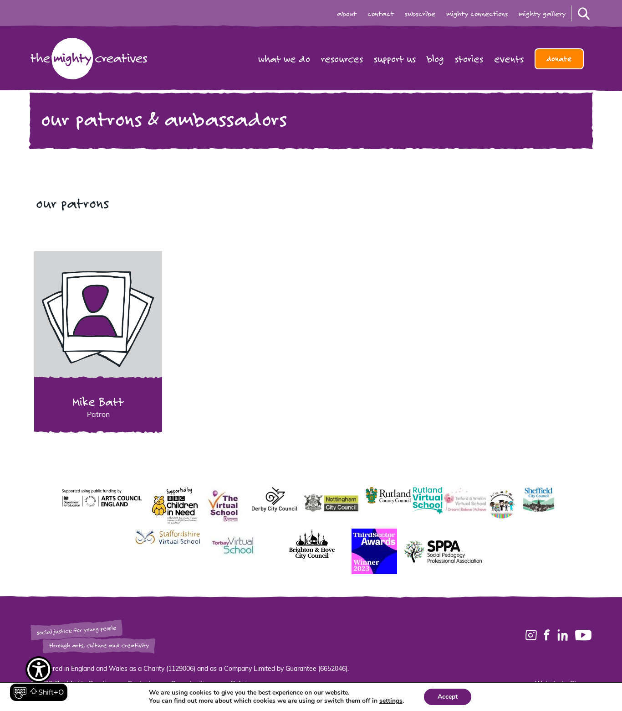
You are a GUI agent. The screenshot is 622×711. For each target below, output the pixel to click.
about (347, 14)
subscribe (420, 14)
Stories (469, 58)
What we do (284, 58)
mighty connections (477, 14)
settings (391, 701)
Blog (435, 58)
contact (380, 14)
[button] (38, 679)
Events (509, 58)
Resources (342, 58)
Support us (395, 58)
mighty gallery (542, 14)
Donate (559, 59)
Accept (448, 696)
